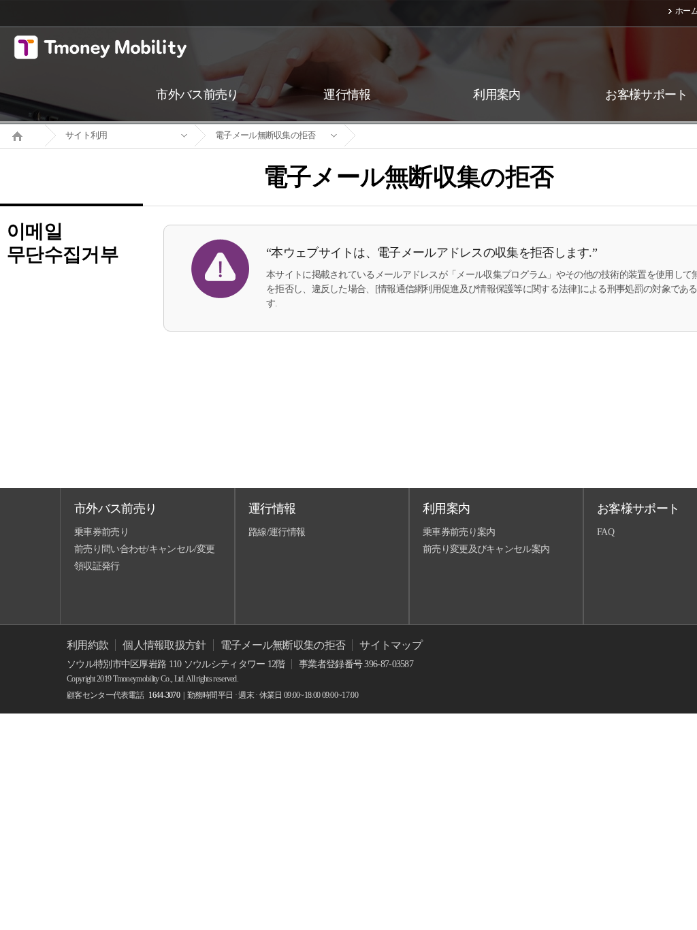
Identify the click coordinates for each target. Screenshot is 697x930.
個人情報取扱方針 (164, 645)
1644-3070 (164, 695)
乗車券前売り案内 (459, 532)
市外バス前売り (115, 508)
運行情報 (271, 508)
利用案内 (446, 508)
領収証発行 (97, 566)
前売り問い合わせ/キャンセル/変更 (144, 549)
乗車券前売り (101, 532)
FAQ (605, 532)
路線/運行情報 (276, 532)
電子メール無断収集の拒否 (265, 135)
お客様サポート (638, 508)
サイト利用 (86, 135)
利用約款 (87, 645)
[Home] (22, 135)
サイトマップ (390, 645)
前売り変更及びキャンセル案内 (486, 549)
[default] (419, 136)
